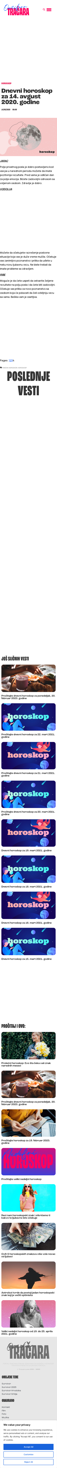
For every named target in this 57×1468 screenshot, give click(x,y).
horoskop (22, 368)
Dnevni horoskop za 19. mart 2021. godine (26, 850)
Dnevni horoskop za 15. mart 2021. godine (26, 959)
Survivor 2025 (9, 1387)
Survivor (6, 1384)
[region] (28, 1444)
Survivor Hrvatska (11, 1391)
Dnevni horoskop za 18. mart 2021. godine (26, 887)
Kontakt (6, 1407)
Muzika (5, 1418)
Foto (4, 1414)
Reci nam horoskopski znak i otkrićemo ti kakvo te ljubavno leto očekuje (25, 1216)
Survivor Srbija (9, 1394)
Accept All (28, 1447)
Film (4, 1411)
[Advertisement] (28, 50)
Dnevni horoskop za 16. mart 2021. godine (26, 923)
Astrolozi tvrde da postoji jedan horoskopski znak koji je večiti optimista (27, 1294)
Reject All (28, 1462)
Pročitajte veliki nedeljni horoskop (21, 1179)
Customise (28, 1454)
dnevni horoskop (10, 368)
